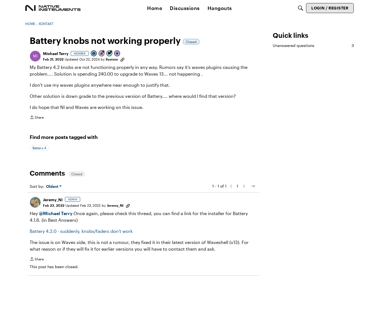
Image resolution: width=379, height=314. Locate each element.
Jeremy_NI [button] (53, 199)
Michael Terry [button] (56, 53)
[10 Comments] (109, 53)
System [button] (112, 59)
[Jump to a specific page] (252, 186)
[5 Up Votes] (117, 53)
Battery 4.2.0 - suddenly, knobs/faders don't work (81, 231)
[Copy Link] (122, 59)
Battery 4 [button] (39, 148)
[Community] (53, 8)
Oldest (52, 186)
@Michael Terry (55, 213)
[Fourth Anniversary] (101, 53)
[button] (35, 56)
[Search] (300, 8)
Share (37, 118)
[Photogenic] (94, 53)
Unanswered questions (313, 45)
